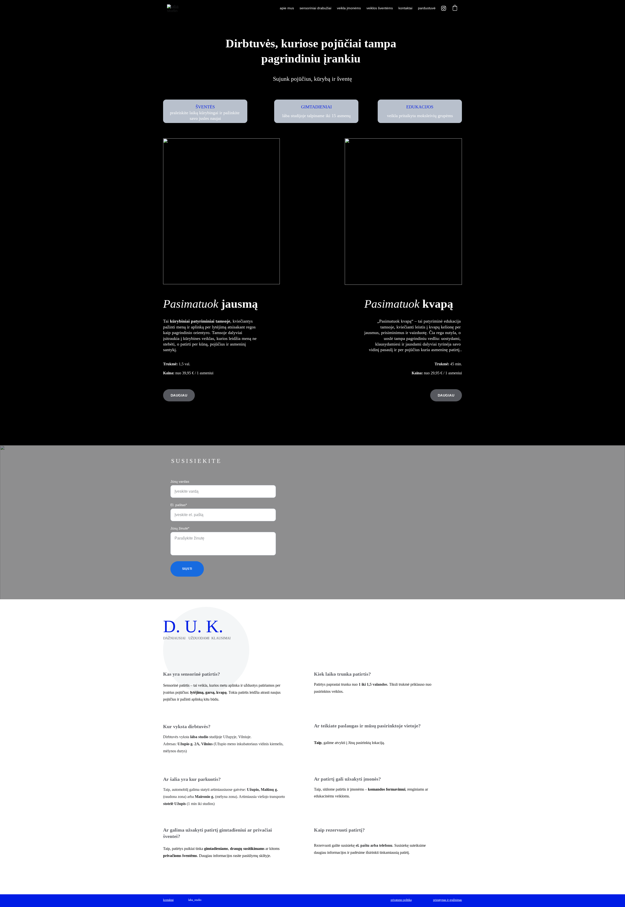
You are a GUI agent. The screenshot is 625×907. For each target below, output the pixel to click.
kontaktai (405, 8)
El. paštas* (178, 505)
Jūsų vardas (179, 481)
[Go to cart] (455, 8)
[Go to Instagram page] (443, 8)
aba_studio (195, 900)
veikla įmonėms (349, 8)
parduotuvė (427, 8)
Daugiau (446, 395)
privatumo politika (401, 900)
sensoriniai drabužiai (315, 8)
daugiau (179, 395)
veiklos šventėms (379, 8)
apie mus (287, 8)
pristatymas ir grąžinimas (447, 900)
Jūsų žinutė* (179, 528)
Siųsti (187, 569)
